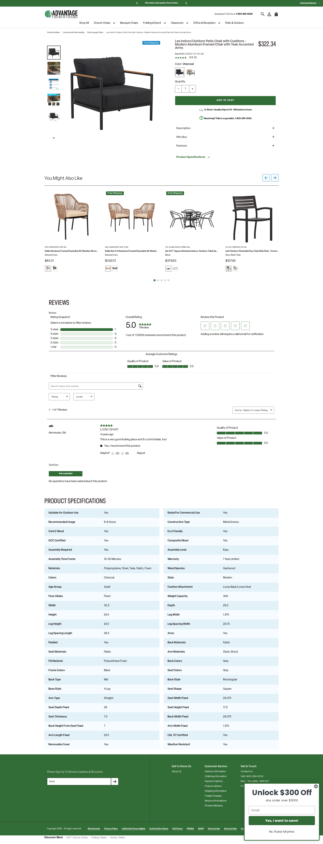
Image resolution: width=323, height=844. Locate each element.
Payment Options (214, 781)
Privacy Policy (111, 829)
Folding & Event (152, 23)
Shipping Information (216, 791)
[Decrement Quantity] (178, 89)
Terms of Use (214, 829)
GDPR (201, 829)
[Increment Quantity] (192, 89)
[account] (269, 14)
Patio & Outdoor (234, 23)
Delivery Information (215, 771)
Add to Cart (225, 100)
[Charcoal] (179, 72)
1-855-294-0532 (244, 14)
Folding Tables (99, 837)
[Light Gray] (190, 72)
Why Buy (181, 137)
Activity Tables (117, 837)
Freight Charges (213, 796)
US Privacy (177, 829)
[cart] (276, 15)
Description (183, 128)
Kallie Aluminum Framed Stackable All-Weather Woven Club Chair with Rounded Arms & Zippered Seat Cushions (71, 251)
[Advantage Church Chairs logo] (61, 14)
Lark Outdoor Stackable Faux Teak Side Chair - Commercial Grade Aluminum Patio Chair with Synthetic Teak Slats (252, 251)
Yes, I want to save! (281, 820)
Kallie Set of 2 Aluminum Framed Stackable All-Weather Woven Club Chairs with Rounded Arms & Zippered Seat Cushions (131, 251)
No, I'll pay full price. (282, 832)
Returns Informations (216, 801)
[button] (54, 52)
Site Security (94, 829)
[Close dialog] (316, 786)
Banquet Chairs (129, 23)
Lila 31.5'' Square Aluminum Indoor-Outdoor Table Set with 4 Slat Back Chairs (191, 251)
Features (181, 146)
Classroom (177, 23)
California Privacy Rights (133, 829)
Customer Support (308, 3)
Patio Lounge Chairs (95, 33)
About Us (176, 771)
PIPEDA (190, 829)
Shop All (84, 23)
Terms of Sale (230, 829)
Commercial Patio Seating (73, 33)
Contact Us (247, 771)
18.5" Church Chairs (77, 837)
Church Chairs (102, 23)
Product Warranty (214, 806)
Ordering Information (216, 776)
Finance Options (213, 786)
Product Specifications (190, 157)
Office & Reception (204, 23)
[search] (263, 14)
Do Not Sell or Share (158, 829)
